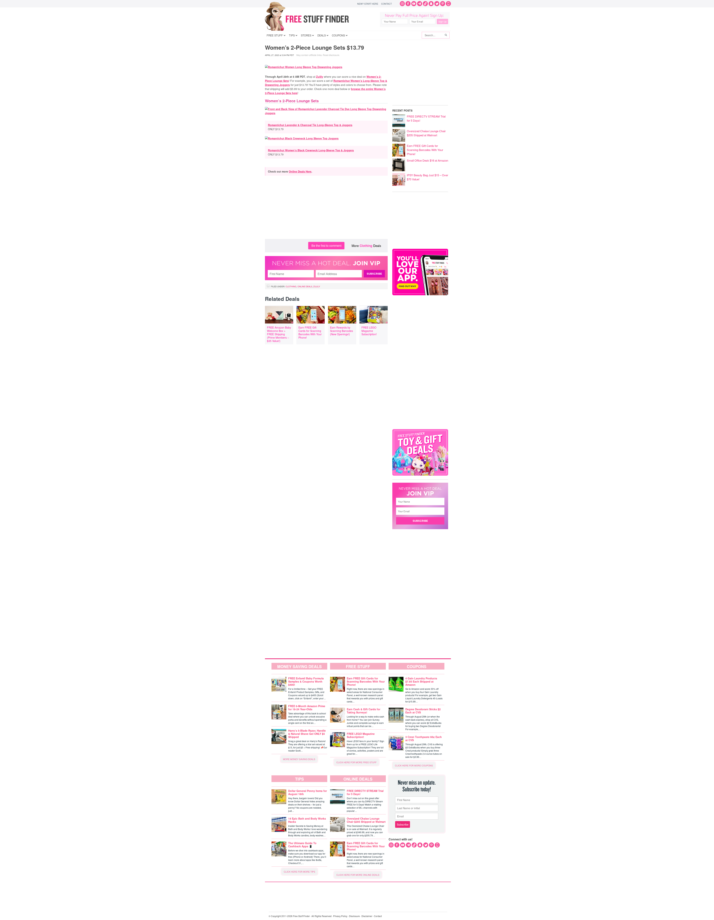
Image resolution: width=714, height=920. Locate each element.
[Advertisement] (326, 209)
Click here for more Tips (299, 871)
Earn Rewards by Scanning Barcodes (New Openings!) (341, 331)
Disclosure (354, 916)
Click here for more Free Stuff (356, 762)
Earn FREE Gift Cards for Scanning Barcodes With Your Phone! (310, 332)
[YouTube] (413, 3)
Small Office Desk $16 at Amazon (427, 160)
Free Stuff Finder (314, 19)
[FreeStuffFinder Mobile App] (448, 3)
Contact (386, 3)
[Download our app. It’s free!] (420, 294)
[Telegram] (419, 3)
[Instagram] (402, 3)
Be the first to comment (326, 245)
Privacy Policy (340, 916)
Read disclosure (331, 55)
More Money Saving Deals (299, 759)
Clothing (366, 245)
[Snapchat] (431, 3)
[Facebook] (408, 3)
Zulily (319, 76)
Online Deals (305, 286)
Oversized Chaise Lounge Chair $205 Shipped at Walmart (426, 133)
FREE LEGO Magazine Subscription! (369, 331)
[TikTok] (425, 3)
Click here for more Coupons (414, 765)
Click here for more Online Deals (357, 874)
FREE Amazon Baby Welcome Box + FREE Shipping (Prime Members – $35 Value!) (279, 334)
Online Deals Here (300, 171)
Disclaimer (366, 916)
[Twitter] (436, 3)
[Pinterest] (442, 3)
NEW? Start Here (367, 3)
